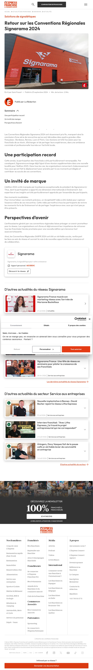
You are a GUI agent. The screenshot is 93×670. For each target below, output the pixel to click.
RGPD (24, 652)
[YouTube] (68, 652)
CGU (30, 652)
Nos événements (34, 582)
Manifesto (74, 594)
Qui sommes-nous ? (78, 546)
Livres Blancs (54, 560)
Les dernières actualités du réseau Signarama (66, 382)
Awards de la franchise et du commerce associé (35, 589)
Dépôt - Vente (12, 622)
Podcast (52, 551)
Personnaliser (45, 349)
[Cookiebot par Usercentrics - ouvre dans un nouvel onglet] (76, 319)
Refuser (17, 349)
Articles (52, 546)
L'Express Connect (77, 551)
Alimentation (12, 575)
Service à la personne (14, 618)
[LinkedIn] (54, 652)
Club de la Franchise (36, 596)
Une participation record (14, 115)
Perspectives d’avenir (13, 123)
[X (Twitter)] (61, 652)
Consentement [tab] (16, 325)
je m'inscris (46, 516)
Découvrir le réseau (17, 271)
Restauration (11, 561)
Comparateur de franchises (51, 4)
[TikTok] (75, 652)
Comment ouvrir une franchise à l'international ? (55, 573)
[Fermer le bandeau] (89, 319)
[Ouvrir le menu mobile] (85, 4)
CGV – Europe (39, 652)
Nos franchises (33, 546)
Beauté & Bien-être (14, 570)
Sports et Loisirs (13, 587)
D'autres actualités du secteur (73, 464)
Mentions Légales (14, 652)
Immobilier (11, 565)
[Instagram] (82, 652)
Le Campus (74, 575)
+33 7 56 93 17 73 (76, 599)
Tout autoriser (76, 349)
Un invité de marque (13, 119)
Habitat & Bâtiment (14, 591)
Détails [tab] (46, 325)
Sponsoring (32, 624)
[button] (33, 4)
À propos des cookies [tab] (77, 325)
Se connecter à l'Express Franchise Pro (33, 574)
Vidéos (51, 555)
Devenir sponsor (76, 563)
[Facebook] (47, 652)
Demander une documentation (46, 666)
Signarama (35, 134)
